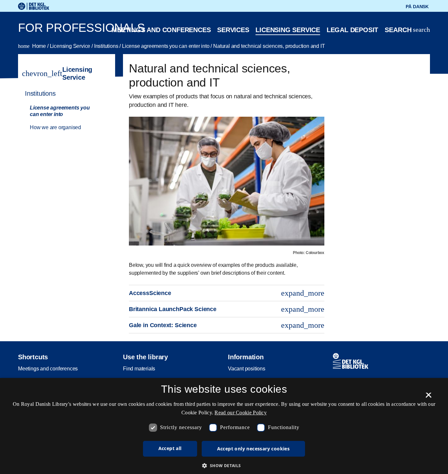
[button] (224, 465)
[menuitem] (63, 110)
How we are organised (55, 127)
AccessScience (226, 293)
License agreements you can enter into (166, 46)
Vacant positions (246, 368)
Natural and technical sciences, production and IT (269, 46)
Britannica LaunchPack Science (226, 309)
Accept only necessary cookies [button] (253, 448)
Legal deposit (352, 29)
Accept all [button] (170, 448)
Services (233, 29)
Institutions (106, 46)
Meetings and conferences (161, 29)
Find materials (139, 368)
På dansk (417, 6)
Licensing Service (71, 46)
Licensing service (287, 29)
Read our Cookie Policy (240, 412)
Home (32, 46)
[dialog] (224, 426)
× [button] (428, 397)
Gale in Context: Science (226, 325)
